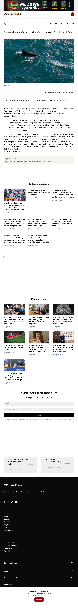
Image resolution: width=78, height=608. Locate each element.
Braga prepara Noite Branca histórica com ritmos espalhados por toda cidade (62, 308)
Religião (7, 525)
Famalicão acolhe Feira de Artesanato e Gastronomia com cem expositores (14, 307)
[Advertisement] (39, 269)
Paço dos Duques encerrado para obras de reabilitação (39, 192)
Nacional (7, 528)
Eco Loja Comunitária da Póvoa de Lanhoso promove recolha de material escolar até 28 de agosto (38, 239)
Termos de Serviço (59, 419)
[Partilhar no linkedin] (67, 23)
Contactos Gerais (10, 563)
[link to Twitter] (12, 502)
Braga (6, 516)
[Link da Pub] (39, 5)
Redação (7, 571)
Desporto (7, 522)
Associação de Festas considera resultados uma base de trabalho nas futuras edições (39, 335)
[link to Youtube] (16, 502)
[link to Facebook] (4, 502)
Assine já (39, 600)
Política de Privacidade (44, 419)
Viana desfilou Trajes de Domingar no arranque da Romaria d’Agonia (39, 307)
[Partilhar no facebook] (50, 23)
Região (6, 519)
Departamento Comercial (13, 578)
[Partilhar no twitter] (56, 23)
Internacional (9, 530)
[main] (39, 247)
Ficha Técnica (9, 542)
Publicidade (8, 551)
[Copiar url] (73, 23)
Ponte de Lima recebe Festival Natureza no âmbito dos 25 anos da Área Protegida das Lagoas (15, 222)
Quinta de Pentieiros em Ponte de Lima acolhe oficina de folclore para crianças (61, 222)
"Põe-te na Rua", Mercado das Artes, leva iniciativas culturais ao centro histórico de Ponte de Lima (39, 222)
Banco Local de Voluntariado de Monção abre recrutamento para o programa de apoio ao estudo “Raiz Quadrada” (14, 240)
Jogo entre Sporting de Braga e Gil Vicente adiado (14, 333)
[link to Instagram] (8, 502)
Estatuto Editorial (10, 545)
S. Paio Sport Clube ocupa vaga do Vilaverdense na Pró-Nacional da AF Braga (14, 362)
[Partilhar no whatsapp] (62, 23)
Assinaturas (8, 548)
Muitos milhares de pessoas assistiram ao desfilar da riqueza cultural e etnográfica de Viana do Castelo (14, 194)
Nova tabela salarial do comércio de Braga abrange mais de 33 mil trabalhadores (62, 335)
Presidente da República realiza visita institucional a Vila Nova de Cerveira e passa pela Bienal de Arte (62, 194)
